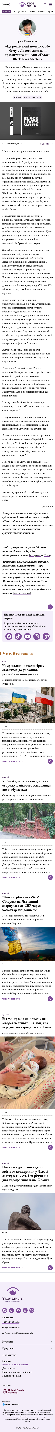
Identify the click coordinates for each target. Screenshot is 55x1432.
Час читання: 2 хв (32, 97)
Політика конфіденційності (17, 1372)
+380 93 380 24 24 (10, 1322)
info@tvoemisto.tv (11, 1327)
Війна (32, 11)
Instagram (35, 555)
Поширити (44, 144)
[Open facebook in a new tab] (8, 636)
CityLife (6, 11)
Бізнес (41, 11)
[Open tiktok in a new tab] (18, 636)
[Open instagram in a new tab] (36, 636)
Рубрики (8, 1348)
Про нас (6, 1360)
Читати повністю (11, 761)
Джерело (47, 506)
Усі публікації (20, 11)
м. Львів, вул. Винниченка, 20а (17, 1332)
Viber (47, 555)
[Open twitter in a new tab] (46, 636)
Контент (7, 1341)
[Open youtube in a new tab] (27, 636)
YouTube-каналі (22, 593)
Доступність (8, 1368)
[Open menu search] (45, 4)
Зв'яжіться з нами (11, 1375)
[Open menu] (50, 4)
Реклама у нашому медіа (15, 1364)
